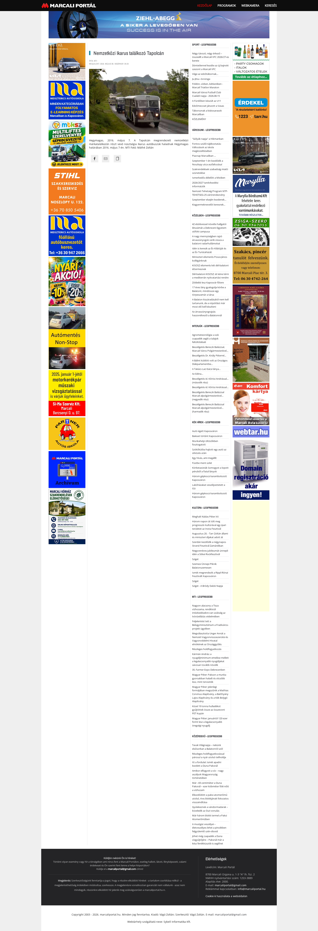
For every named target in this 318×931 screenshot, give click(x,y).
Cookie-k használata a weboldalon (226, 896)
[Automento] (67, 337)
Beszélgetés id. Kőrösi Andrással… (210, 387)
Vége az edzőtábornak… (205, 74)
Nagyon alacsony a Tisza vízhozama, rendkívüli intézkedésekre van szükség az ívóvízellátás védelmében (208, 611)
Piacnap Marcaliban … (204, 155)
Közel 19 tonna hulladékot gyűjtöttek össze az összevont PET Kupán (208, 710)
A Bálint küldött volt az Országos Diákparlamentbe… (209, 362)
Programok (227, 6)
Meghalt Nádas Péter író (205, 516)
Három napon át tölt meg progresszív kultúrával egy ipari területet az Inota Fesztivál (209, 525)
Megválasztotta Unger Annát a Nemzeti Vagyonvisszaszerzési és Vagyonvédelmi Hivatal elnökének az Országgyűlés (210, 639)
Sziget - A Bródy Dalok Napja (207, 585)
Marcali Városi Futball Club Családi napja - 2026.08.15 (206, 94)
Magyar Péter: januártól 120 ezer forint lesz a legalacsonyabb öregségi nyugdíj (209, 722)
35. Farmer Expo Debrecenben (208, 669)
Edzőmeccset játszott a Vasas (208, 105)
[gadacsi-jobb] (251, 155)
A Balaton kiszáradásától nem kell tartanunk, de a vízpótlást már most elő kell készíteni (210, 303)
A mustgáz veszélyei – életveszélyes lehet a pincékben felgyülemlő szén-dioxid (209, 827)
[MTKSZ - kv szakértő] (67, 143)
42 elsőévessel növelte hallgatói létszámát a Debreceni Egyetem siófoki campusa (209, 227)
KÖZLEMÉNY (199, 119)
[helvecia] (251, 264)
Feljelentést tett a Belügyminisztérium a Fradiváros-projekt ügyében (210, 625)
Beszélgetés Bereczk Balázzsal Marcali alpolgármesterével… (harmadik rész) (208, 408)
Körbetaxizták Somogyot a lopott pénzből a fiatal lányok (210, 469)
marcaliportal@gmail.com (122, 869)
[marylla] (251, 195)
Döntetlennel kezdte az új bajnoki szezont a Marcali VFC (210, 67)
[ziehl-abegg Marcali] (159, 24)
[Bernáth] (251, 310)
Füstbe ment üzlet (202, 463)
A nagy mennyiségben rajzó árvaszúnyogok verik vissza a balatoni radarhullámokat (208, 240)
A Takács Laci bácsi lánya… (206, 369)
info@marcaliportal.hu (252, 889)
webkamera (250, 6)
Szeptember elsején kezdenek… (209, 199)
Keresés (271, 6)
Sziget (195, 559)
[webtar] (251, 462)
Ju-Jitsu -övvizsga (201, 79)
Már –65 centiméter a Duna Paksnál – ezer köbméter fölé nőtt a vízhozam (210, 786)
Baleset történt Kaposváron (207, 436)
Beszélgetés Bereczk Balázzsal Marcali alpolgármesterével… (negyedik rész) (208, 395)
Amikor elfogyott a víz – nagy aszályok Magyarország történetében (208, 774)
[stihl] (67, 191)
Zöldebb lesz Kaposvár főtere (208, 282)
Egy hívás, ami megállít (204, 458)
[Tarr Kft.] (251, 108)
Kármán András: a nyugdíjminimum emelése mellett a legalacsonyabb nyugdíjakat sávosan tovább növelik (210, 659)
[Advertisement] (251, 556)
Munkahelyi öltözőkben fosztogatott (205, 442)
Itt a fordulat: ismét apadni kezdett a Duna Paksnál (206, 764)
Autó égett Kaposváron (205, 431)
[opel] (67, 393)
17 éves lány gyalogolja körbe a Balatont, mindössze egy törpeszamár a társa (209, 291)
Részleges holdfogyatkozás (206, 649)
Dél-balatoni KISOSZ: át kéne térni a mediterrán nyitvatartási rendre (210, 275)
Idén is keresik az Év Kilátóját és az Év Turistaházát (209, 250)
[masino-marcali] (67, 281)
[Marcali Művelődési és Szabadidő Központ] (251, 359)
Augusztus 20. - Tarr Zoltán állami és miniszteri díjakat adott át (210, 535)
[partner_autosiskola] (67, 433)
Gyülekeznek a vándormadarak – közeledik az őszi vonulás (210, 808)
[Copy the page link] (117, 158)
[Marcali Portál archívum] (67, 469)
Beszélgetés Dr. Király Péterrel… (209, 355)
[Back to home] (69, 5)
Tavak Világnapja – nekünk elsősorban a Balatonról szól (207, 746)
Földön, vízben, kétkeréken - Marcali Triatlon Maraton (207, 85)
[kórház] (67, 516)
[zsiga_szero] (251, 231)
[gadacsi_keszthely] (67, 61)
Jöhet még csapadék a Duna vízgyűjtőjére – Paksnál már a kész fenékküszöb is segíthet (208, 839)
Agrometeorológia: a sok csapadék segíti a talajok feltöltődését (205, 338)
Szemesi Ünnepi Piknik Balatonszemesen (204, 565)
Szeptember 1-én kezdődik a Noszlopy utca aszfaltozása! (207, 162)
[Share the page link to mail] (105, 158)
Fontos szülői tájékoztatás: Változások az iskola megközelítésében (206, 147)
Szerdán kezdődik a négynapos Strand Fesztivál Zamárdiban (209, 543)
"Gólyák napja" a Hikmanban (207, 138)
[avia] (251, 403)
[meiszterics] (67, 99)
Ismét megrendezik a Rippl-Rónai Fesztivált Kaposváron (210, 574)
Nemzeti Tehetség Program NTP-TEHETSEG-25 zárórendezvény (210, 192)
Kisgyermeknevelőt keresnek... (208, 204)
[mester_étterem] (251, 61)
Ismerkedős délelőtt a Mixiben (208, 177)
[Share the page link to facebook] (94, 158)
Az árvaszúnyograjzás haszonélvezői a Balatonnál (207, 313)
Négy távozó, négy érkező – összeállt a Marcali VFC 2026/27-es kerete (210, 57)
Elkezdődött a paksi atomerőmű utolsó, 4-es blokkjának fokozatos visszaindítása (210, 798)
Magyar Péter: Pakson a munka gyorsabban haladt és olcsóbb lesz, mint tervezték (209, 678)
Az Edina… (197, 373)
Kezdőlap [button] (204, 6)
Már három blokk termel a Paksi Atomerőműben (209, 817)
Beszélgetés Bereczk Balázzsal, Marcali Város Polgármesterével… (210, 348)
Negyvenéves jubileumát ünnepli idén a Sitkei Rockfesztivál (210, 552)
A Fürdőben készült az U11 (206, 100)
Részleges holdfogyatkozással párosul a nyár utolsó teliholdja (209, 755)
